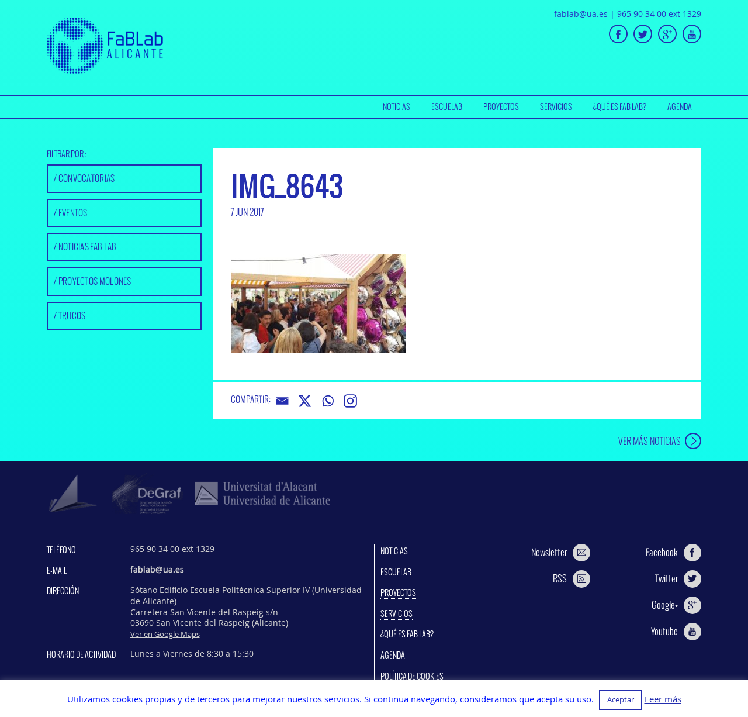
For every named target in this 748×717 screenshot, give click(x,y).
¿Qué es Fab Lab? (619, 106)
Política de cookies (412, 676)
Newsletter (549, 552)
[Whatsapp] (327, 401)
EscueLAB (446, 106)
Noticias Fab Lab (87, 246)
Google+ (665, 604)
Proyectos (501, 106)
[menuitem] (396, 107)
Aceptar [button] (620, 699)
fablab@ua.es (581, 13)
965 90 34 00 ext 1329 (659, 13)
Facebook (662, 552)
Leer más (663, 699)
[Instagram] (350, 401)
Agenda (679, 106)
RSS (560, 578)
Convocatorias (86, 178)
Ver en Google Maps (165, 634)
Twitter (666, 578)
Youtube (664, 631)
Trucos (72, 315)
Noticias (396, 106)
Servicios (556, 106)
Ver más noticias (649, 441)
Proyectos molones (94, 281)
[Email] (282, 401)
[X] (305, 401)
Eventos (73, 212)
